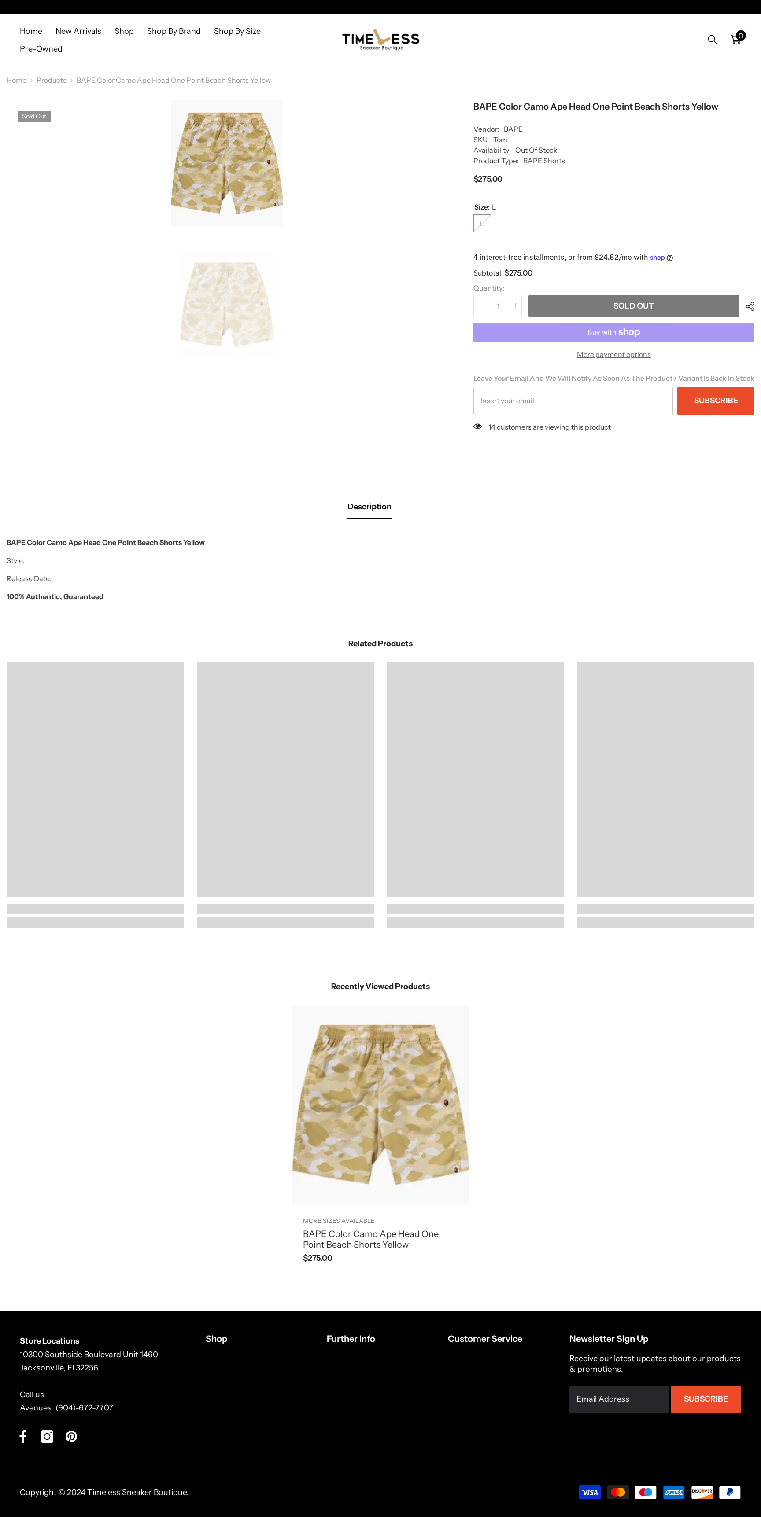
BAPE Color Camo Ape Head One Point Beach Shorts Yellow (371, 1239)
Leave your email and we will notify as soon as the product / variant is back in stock (613, 378)
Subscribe (716, 400)
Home (16, 80)
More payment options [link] (614, 354)
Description (369, 507)
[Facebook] (23, 1436)
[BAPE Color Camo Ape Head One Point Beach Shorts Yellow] (380, 1105)
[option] (227, 163)
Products (51, 80)
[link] (95, 909)
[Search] (712, 39)
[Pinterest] (71, 1436)
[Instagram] (47, 1436)
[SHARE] (746, 306)
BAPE (513, 129)
